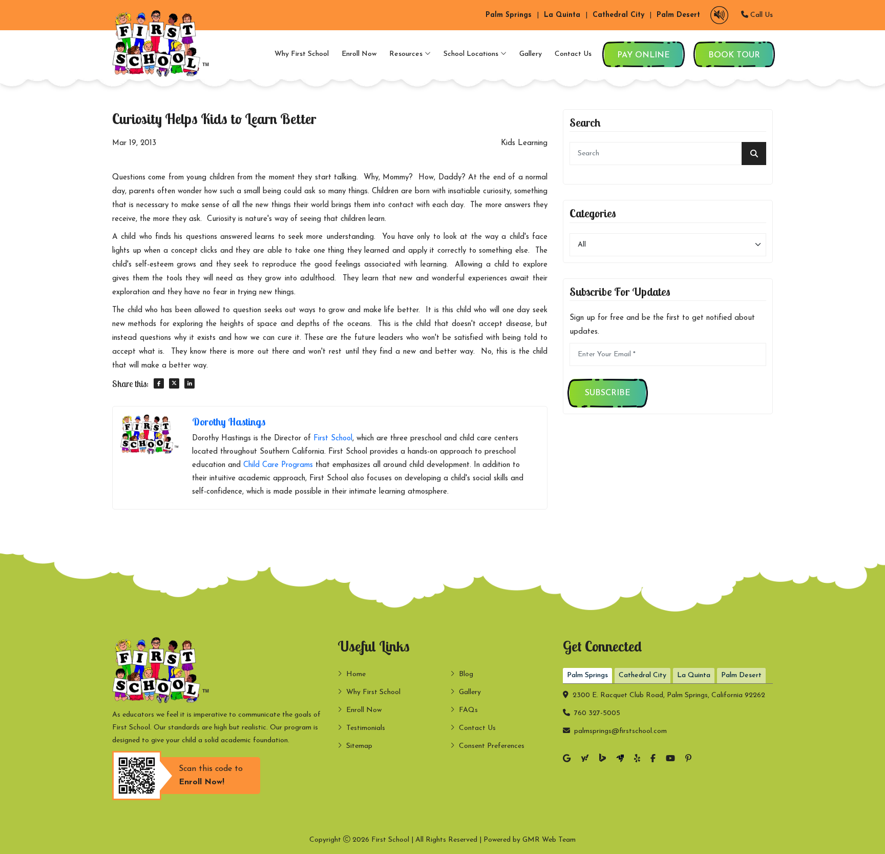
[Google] (567, 759)
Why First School (302, 54)
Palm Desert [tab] (741, 675)
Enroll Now (359, 54)
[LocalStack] (620, 759)
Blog (466, 674)
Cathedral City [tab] (642, 675)
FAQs (468, 710)
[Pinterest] (688, 759)
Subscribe (607, 393)
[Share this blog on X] (174, 383)
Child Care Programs (278, 465)
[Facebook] (653, 759)
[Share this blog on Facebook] (159, 383)
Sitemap (359, 746)
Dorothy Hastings (228, 421)
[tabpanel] (668, 711)
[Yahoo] (585, 759)
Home (356, 674)
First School (332, 438)
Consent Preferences (491, 746)
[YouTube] (670, 759)
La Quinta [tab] (693, 675)
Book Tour (734, 55)
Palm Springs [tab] (587, 675)
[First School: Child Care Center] (163, 43)
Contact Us (573, 54)
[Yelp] (637, 759)
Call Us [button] (760, 15)
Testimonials (365, 728)
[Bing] (602, 759)
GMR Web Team (549, 840)
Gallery (530, 54)
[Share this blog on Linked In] (189, 383)
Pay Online (643, 55)
